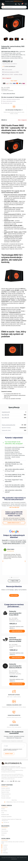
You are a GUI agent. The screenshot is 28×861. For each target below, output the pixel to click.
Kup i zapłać (14, 80)
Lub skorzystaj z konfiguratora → (14, 110)
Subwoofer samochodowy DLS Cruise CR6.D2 (15, 613)
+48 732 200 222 (14, 507)
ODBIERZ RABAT (9, 753)
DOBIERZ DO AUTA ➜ (18, 1)
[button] (26, 4)
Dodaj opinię (14, 595)
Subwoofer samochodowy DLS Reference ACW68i (15, 639)
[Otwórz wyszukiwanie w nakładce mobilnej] (14, 7)
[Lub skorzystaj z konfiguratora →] (14, 106)
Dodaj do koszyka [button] (17, 631)
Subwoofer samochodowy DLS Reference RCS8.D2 (15, 666)
